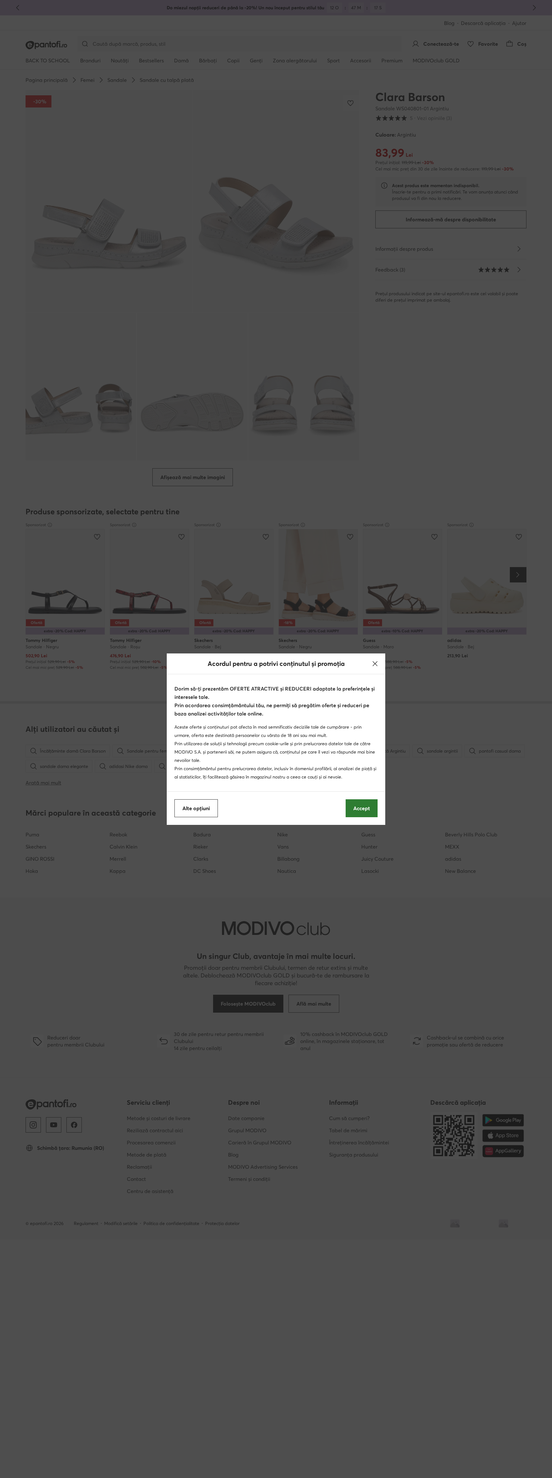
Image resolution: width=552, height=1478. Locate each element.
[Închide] (375, 663)
